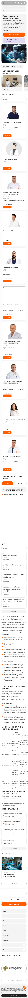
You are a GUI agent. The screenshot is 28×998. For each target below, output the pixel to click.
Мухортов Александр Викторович (12, 456)
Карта (7, 483)
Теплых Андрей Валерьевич (11, 231)
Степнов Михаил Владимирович (12, 192)
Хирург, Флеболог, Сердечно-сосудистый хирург (13, 421)
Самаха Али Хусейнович (10, 159)
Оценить (17, 969)
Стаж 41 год (5, 348)
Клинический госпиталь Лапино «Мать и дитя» (13, 235)
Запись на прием (14, 904)
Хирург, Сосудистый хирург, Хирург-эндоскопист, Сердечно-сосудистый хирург (13, 346)
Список (20, 483)
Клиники (13, 66)
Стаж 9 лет (5, 270)
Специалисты (6, 66)
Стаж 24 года (6, 198)
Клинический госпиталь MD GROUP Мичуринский (13, 165)
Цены (20, 66)
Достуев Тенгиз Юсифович (10, 267)
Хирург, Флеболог (7, 196)
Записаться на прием (14, 34)
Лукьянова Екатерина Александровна (14, 419)
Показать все (14, 848)
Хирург (4, 124)
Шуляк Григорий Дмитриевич (11, 305)
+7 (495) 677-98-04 (21, 2)
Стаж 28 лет (5, 125)
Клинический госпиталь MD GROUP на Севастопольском (11, 128)
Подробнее (7, 135)
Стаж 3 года (5, 163)
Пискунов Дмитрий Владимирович (13, 381)
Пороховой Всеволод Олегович (12, 122)
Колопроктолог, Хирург (8, 232)
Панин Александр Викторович (12, 341)
